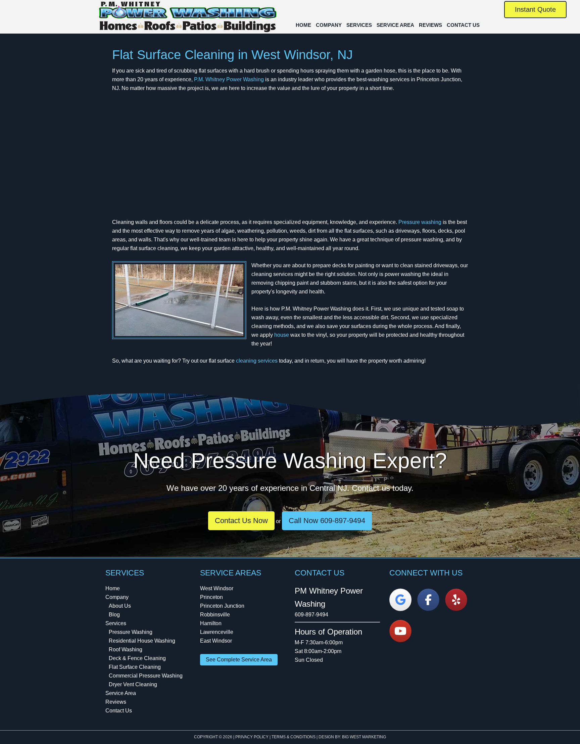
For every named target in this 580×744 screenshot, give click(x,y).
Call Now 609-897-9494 (327, 520)
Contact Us (118, 710)
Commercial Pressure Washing (146, 676)
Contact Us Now (241, 520)
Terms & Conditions (294, 737)
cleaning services (257, 361)
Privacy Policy (252, 737)
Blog (114, 614)
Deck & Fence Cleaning (137, 658)
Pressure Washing (130, 632)
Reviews (115, 702)
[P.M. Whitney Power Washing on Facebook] (428, 600)
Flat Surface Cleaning (135, 667)
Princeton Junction (222, 606)
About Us (120, 606)
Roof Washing (125, 649)
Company (117, 597)
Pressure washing (419, 222)
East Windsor (216, 641)
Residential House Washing (142, 641)
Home (112, 588)
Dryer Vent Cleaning (133, 684)
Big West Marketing (364, 737)
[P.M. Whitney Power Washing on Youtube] (400, 631)
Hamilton (211, 623)
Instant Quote (535, 9)
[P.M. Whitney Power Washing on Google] (400, 600)
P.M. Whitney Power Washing (188, 18)
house (281, 335)
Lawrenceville (216, 632)
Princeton (211, 597)
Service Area (120, 693)
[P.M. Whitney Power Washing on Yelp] (456, 600)
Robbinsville (215, 614)
